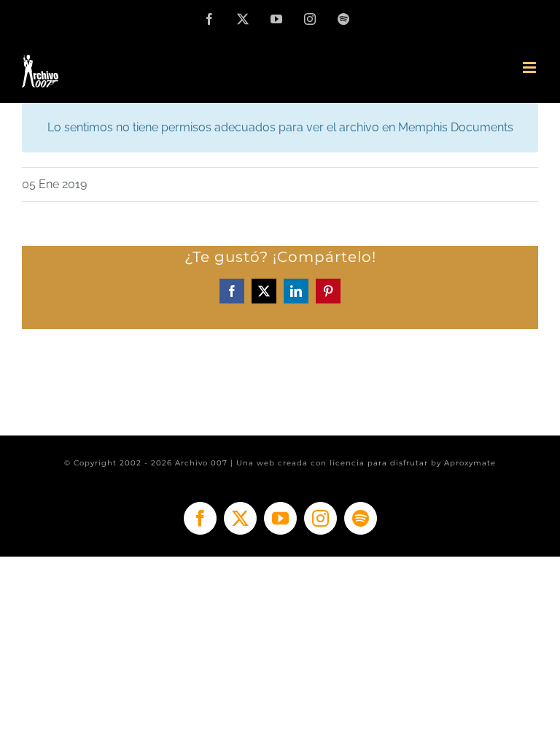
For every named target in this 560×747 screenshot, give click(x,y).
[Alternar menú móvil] (530, 67)
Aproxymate (470, 463)
